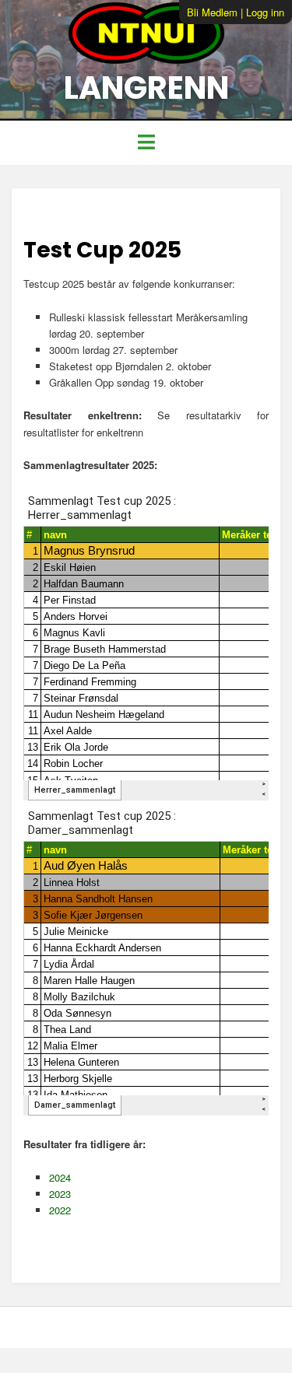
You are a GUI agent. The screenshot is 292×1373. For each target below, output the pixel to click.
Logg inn (265, 12)
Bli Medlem (212, 12)
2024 (60, 1177)
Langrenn (146, 88)
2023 (60, 1193)
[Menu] (146, 142)
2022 (60, 1210)
